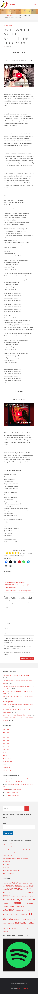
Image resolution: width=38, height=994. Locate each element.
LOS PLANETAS (7, 761)
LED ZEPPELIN (7, 758)
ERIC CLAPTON (14, 893)
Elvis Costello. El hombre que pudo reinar (14, 847)
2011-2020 (6, 746)
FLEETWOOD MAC (23, 893)
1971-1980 (6, 735)
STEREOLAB (6, 767)
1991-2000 (9, 15)
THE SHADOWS (7, 926)
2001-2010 (6, 744)
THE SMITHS (15, 926)
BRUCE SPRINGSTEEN (13, 886)
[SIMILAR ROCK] (4, 4)
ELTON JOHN (23, 889)
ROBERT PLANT (26, 910)
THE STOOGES (21, 926)
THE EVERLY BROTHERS (26, 919)
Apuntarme (8, 833)
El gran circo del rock (9, 844)
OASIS (4, 764)
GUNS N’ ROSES (22, 896)
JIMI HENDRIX (7, 900)
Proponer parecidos (17, 789)
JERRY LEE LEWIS (30, 896)
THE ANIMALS (14, 914)
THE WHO (14, 929)
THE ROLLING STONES (24, 922)
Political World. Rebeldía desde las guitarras (15, 858)
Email (5, 823)
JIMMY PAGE (15, 900)
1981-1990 (6, 738)
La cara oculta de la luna (10, 853)
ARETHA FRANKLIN (7, 883)
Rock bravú (6, 864)
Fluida (18, 988)
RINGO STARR (17, 910)
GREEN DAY (14, 896)
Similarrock (6, 789)
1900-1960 (6, 729)
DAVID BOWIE (13, 889)
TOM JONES (22, 929)
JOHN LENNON (27, 899)
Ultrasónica (6, 867)
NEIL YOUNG (10, 906)
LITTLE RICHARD (26, 903)
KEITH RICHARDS (6, 903)
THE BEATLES (7, 770)
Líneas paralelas (7, 856)
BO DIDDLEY (6, 752)
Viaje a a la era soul (8, 873)
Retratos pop (6, 861)
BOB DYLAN (16, 882)
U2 (27, 929)
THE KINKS (11, 923)
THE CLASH (16, 919)
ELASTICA (5, 755)
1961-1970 (6, 732)
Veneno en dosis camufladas (11, 870)
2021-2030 (6, 749)
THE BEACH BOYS (23, 914)
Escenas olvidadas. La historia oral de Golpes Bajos (17, 850)
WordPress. (25, 988)
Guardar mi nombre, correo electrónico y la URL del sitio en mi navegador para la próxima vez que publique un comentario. (18, 640)
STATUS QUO (6, 914)
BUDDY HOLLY (24, 886)
